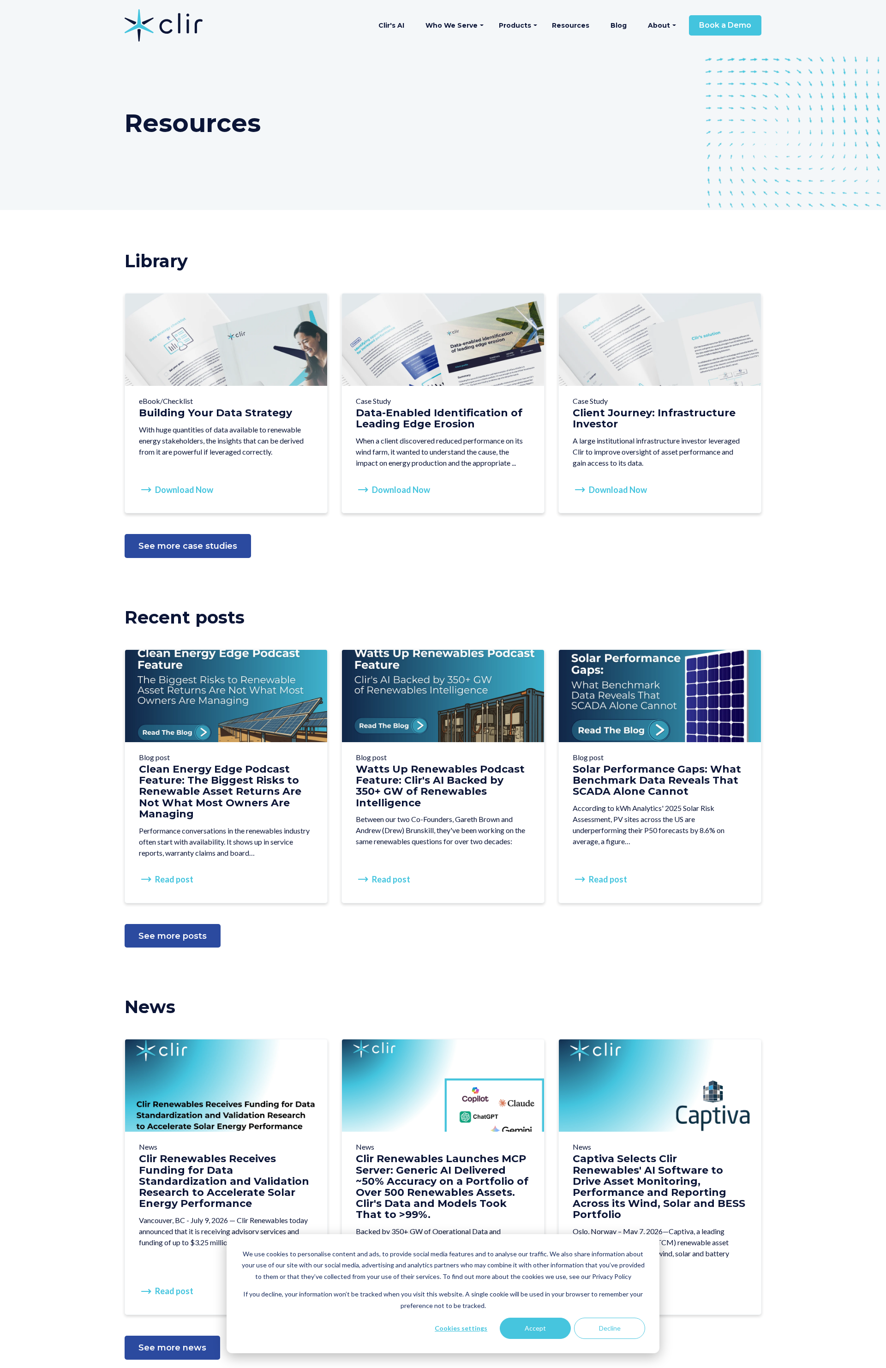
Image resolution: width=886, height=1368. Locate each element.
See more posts (172, 936)
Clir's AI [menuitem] (391, 25)
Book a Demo (725, 25)
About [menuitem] (659, 25)
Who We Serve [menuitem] (451, 25)
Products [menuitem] (515, 25)
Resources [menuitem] (570, 25)
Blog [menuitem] (619, 25)
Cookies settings (461, 1328)
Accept (535, 1328)
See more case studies (187, 546)
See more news (172, 1348)
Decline (610, 1328)
